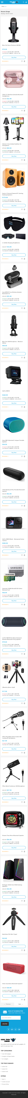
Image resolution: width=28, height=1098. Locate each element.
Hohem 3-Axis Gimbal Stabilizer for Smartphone (11, 144)
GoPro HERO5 (6, 391)
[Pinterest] (19, 1029)
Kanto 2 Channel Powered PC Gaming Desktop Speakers (12, 194)
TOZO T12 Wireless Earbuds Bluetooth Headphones (12, 95)
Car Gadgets (5, 1059)
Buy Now (14, 57)
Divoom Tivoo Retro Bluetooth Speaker (13, 835)
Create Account (6, 1081)
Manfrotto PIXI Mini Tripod (9, 934)
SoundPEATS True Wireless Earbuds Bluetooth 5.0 (12, 292)
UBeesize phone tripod (8, 687)
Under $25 (4, 1066)
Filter (4, 6)
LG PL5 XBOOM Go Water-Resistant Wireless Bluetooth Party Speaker (12, 638)
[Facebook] (8, 1029)
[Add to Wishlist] (22, 61)
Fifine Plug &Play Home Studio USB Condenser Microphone (11, 737)
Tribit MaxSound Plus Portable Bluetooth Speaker (13, 490)
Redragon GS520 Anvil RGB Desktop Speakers (12, 885)
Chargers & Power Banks (8, 1056)
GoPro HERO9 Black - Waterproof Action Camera (13, 539)
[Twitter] (12, 1029)
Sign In (4, 1079)
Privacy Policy (5, 1084)
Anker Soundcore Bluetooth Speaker (12, 983)
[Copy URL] (24, 61)
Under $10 (4, 1069)
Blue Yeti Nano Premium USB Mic (11, 45)
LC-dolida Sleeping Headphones (11, 242)
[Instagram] (15, 1029)
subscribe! (4, 1023)
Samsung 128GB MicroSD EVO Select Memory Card (12, 589)
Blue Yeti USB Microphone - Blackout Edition (12, 342)
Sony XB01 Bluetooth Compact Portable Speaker (13, 441)
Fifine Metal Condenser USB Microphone (13, 786)
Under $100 (5, 1071)
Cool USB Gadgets (6, 1054)
